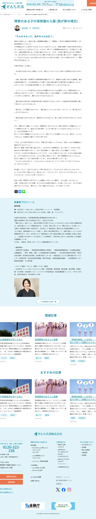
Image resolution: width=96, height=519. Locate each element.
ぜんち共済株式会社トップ (7, 14)
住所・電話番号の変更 (63, 451)
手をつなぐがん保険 (37, 470)
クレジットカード (62, 463)
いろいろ (3, 358)
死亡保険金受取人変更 (63, 456)
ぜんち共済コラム (6, 489)
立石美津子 (81, 361)
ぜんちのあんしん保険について (40, 447)
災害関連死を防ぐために (11, 339)
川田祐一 (12, 358)
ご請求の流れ (61, 446)
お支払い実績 (35, 452)
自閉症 (73, 361)
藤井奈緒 (25, 28)
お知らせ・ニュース (62, 477)
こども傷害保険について (38, 455)
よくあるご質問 (36, 477)
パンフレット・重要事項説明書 (40, 461)
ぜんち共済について (87, 444)
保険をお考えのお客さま (39, 442)
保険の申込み (11, 476)
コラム (19, 14)
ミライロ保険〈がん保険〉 (39, 467)
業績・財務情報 (86, 449)
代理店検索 (84, 452)
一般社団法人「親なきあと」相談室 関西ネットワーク (34, 209)
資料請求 (11, 482)
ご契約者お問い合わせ (63, 467)
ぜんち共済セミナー (7, 492)
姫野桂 (47, 358)
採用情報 (84, 455)
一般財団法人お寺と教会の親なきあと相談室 (31, 212)
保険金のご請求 (62, 444)
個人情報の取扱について (64, 480)
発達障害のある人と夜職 (46, 339)
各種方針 (59, 484)
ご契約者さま (60, 442)
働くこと (38, 358)
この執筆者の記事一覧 (48, 301)
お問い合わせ (35, 481)
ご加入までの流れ (36, 450)
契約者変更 (60, 454)
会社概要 (84, 447)
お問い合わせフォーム (66, 4)
